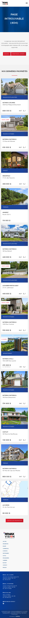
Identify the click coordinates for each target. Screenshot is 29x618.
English (5, 567)
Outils (4, 555)
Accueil (6, 53)
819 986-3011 (8, 597)
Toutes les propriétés (14, 520)
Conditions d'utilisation (15, 613)
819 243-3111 (7, 579)
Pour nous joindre (18, 53)
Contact (5, 565)
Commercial (6, 548)
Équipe (4, 546)
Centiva (17, 616)
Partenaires (6, 553)
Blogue (4, 562)
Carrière (5, 560)
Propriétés (5, 543)
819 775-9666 (8, 588)
